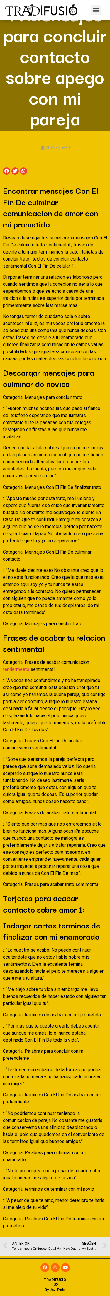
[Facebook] (44, 1267)
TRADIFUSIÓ (55, 1280)
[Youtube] (65, 1267)
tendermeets (16, 669)
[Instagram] (55, 1267)
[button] (96, 10)
